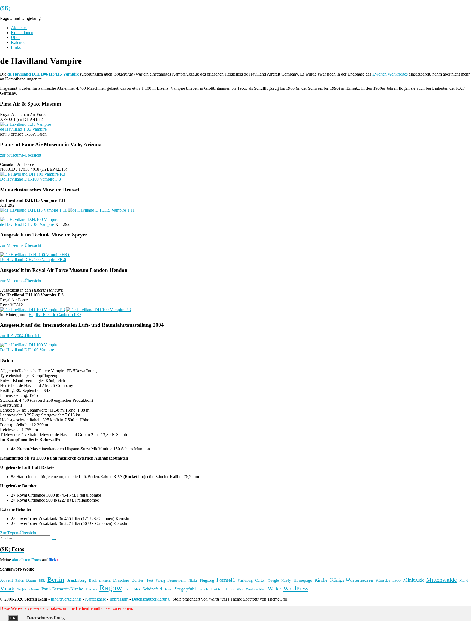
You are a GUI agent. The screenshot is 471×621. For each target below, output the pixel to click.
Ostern (34, 589)
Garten (260, 580)
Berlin (55, 579)
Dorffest (138, 580)
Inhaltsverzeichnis (66, 599)
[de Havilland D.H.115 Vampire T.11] (33, 210)
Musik (7, 589)
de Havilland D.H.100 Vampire (27, 224)
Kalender (19, 42)
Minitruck (413, 580)
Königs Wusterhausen (351, 580)
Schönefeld (152, 589)
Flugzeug (207, 580)
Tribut (229, 589)
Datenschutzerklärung (151, 599)
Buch (93, 580)
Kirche (321, 580)
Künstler (383, 580)
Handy (286, 580)
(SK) (5, 8)
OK (13, 618)
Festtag (160, 581)
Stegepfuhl (185, 589)
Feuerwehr (176, 580)
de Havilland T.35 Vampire (23, 129)
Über (15, 37)
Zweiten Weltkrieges (390, 74)
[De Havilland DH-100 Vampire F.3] (32, 174)
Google (273, 581)
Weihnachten (255, 589)
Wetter (274, 589)
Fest (150, 580)
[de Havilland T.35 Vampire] (25, 124)
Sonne (168, 589)
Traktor (216, 589)
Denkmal (105, 580)
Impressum (119, 599)
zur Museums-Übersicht (20, 155)
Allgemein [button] (9, 370)
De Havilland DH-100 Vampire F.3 (30, 179)
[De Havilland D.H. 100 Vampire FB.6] (35, 254)
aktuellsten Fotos (26, 559)
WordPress (295, 588)
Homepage (303, 580)
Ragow (110, 587)
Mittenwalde (441, 579)
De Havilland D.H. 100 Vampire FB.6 (33, 259)
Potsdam (91, 589)
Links (16, 47)
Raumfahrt (132, 589)
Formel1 (225, 580)
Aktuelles (19, 27)
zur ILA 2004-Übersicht (20, 335)
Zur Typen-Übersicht (18, 532)
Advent (6, 580)
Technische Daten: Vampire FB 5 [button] (46, 370)
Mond (463, 580)
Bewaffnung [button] (86, 370)
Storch (203, 589)
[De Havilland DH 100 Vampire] (29, 345)
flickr (192, 580)
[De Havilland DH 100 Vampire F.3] (32, 309)
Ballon (19, 581)
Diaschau (121, 580)
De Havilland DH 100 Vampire (27, 349)
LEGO (396, 580)
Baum (31, 580)
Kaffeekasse (95, 599)
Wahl (240, 589)
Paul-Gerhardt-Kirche (62, 589)
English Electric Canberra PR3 (55, 314)
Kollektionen (22, 32)
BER (42, 581)
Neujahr (22, 589)
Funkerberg (245, 581)
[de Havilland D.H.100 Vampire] (29, 219)
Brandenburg (76, 580)
